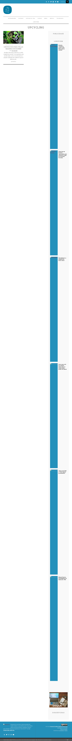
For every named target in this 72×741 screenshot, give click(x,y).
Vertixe (66, 730)
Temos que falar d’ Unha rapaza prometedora (62, 472)
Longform (36, 21)
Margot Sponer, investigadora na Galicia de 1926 (62, 578)
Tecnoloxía (60, 18)
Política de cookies (63, 729)
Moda (45, 18)
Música (52, 18)
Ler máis (13, 61)
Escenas (20, 18)
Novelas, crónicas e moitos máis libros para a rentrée (61, 48)
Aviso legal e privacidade (62, 727)
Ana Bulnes (14, 50)
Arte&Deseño (12, 18)
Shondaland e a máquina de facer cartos (62, 259)
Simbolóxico (61, 730)
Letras (40, 18)
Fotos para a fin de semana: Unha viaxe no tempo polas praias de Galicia (62, 367)
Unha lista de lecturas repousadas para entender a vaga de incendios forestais (62, 154)
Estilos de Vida (30, 18)
